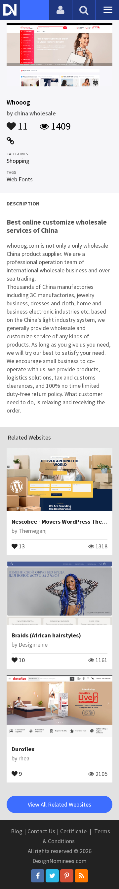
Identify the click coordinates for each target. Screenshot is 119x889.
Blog (16, 831)
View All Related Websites (59, 804)
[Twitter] (52, 875)
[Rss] (81, 875)
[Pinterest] (66, 875)
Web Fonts (20, 179)
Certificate (73, 831)
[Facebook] (37, 875)
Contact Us (41, 831)
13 (21, 545)
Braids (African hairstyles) (46, 635)
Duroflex (23, 749)
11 (22, 123)
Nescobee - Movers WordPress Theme (61, 521)
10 (21, 659)
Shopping (18, 161)
